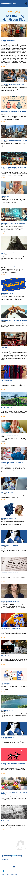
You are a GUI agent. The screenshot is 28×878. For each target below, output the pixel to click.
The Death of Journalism (7, 820)
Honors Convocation (6, 380)
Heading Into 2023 (6, 347)
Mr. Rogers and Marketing (8, 40)
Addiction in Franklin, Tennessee (9, 572)
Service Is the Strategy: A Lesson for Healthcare (14, 140)
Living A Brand (5, 656)
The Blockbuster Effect (7, 293)
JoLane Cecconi (5, 196)
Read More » (3, 66)
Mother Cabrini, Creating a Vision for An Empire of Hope (13, 252)
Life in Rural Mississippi (7, 408)
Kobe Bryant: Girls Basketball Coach (10, 628)
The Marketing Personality (8, 266)
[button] (25, 3)
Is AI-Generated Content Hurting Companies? (13, 223)
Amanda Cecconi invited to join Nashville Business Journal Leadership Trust (12, 600)
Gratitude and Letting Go (7, 737)
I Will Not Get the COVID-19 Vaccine (10, 435)
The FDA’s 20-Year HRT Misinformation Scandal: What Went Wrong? (13, 112)
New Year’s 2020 (5, 683)
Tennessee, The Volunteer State (9, 545)
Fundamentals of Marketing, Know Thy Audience (14, 320)
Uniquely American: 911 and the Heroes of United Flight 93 (14, 792)
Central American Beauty (7, 710)
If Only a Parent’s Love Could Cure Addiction (12, 84)
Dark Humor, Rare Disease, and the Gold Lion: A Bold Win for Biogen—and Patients (13, 168)
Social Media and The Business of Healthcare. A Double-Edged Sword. (13, 764)
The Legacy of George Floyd (8, 518)
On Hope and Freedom (7, 492)
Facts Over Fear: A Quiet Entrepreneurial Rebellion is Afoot (12, 462)
